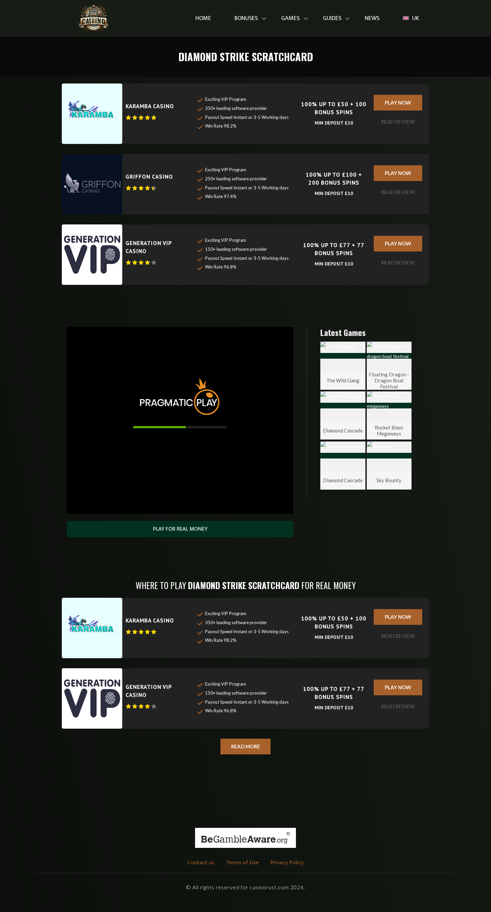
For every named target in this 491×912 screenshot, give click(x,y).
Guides (332, 18)
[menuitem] (203, 18)
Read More (245, 746)
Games (290, 18)
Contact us (200, 862)
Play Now (398, 103)
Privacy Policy (287, 862)
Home (203, 18)
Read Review (398, 122)
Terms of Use (242, 862)
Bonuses (246, 18)
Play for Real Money (180, 529)
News (372, 18)
